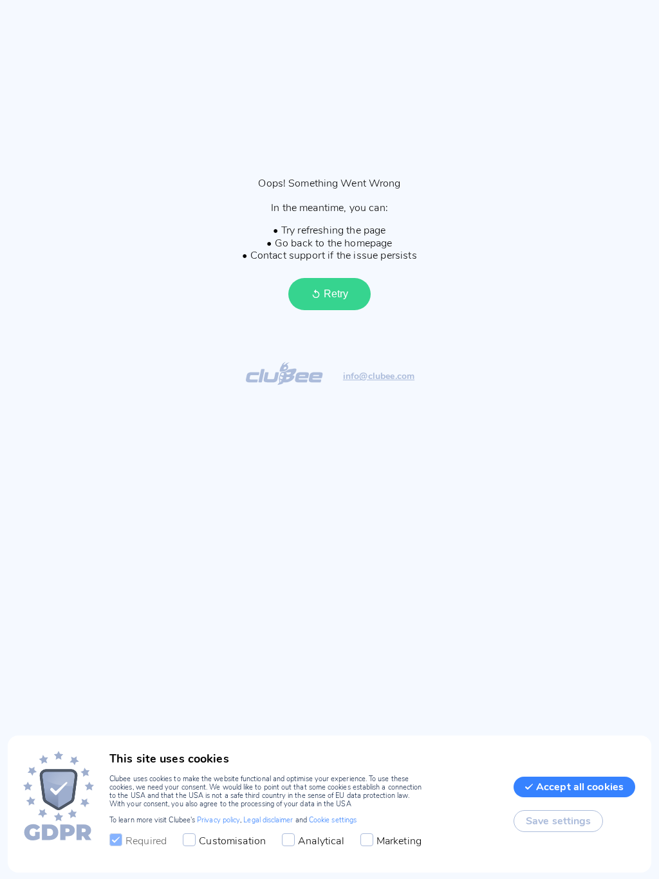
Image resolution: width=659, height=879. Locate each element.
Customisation (232, 841)
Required (146, 841)
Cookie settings (333, 820)
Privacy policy (218, 820)
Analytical (321, 841)
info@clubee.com (378, 376)
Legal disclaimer (268, 820)
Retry (336, 293)
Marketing (399, 841)
